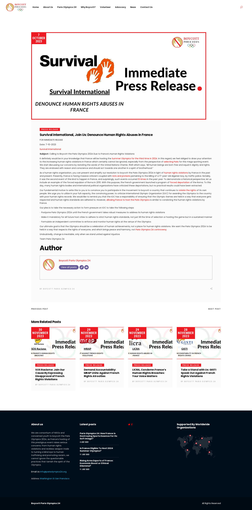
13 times (141, 179)
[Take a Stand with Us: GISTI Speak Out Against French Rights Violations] (199, 343)
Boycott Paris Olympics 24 (74, 260)
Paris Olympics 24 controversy (151, 229)
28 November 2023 (186, 333)
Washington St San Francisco (54, 478)
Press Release (49, 129)
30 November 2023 (40, 333)
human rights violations (175, 172)
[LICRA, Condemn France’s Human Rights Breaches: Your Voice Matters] (150, 343)
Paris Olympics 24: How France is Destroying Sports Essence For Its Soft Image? (98, 436)
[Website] (81, 267)
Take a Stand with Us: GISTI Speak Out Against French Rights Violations (198, 373)
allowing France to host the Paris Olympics (128, 199)
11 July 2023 (84, 454)
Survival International (50, 149)
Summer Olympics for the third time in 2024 (134, 158)
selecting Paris (171, 161)
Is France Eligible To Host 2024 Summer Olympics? (96, 449)
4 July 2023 (84, 442)
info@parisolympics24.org (53, 471)
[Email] (86, 267)
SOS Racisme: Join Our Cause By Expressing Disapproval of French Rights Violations (50, 374)
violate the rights (187, 190)
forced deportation (180, 182)
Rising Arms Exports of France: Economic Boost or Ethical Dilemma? (96, 463)
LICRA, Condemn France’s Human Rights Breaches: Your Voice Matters (149, 373)
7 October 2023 (38, 38)
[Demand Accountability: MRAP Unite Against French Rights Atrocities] (102, 343)
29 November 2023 (89, 333)
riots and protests (121, 176)
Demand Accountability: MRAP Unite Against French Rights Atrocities (101, 373)
